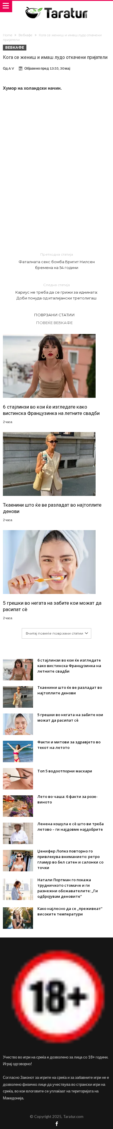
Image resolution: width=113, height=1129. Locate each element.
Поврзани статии (54, 314)
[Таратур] (56, 6)
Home (7, 35)
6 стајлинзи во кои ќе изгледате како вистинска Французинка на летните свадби (51, 410)
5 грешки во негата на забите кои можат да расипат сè (52, 606)
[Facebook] (56, 1124)
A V (11, 68)
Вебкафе (25, 35)
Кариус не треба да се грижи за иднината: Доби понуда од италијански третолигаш (56, 291)
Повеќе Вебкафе (54, 322)
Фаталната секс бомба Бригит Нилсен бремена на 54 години (57, 261)
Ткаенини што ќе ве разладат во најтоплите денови (52, 508)
